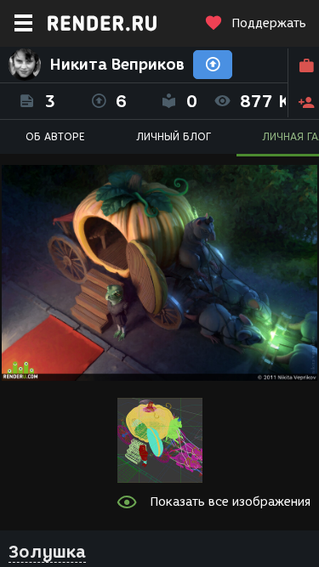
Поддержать (268, 23)
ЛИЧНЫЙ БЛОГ (173, 136)
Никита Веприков (117, 64)
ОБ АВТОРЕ (55, 136)
